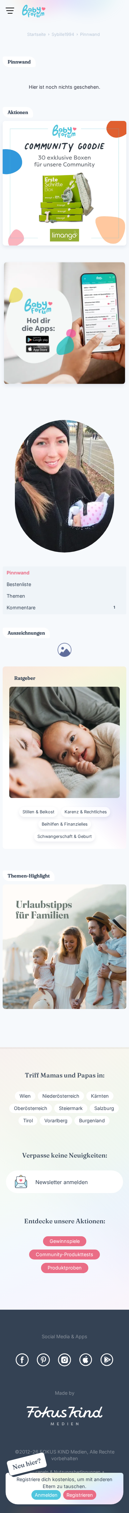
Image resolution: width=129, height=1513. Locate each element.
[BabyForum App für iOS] (85, 1359)
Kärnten (100, 1096)
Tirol (28, 1120)
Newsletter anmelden (61, 1182)
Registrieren (79, 1495)
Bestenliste (19, 584)
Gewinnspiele (65, 1241)
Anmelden (46, 1495)
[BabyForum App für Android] (106, 1359)
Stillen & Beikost (38, 811)
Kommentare (61, 607)
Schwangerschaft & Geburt (64, 836)
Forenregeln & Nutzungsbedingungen (62, 1471)
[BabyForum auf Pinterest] (43, 1359)
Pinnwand (18, 572)
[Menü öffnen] (10, 11)
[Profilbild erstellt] (64, 654)
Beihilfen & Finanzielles (65, 824)
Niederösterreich (60, 1096)
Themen (16, 596)
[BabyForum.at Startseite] (34, 12)
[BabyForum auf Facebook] (22, 1359)
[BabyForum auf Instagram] (64, 1359)
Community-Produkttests (64, 1254)
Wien (25, 1096)
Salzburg (104, 1108)
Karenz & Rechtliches (85, 811)
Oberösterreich (30, 1108)
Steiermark (71, 1108)
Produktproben (65, 1267)
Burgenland (92, 1120)
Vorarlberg (55, 1120)
